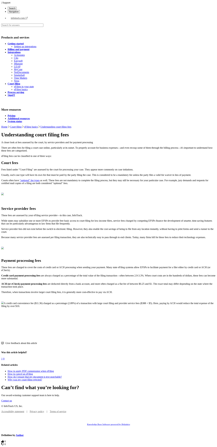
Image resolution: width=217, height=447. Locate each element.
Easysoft (18, 60)
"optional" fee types (30, 180)
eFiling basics (21, 89)
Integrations (14, 52)
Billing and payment (18, 49)
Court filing (14, 83)
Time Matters (20, 78)
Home (4, 126)
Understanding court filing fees (55, 126)
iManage (18, 63)
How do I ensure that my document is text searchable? (35, 376)
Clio (16, 58)
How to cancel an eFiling (20, 374)
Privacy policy (37, 411)
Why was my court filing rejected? (25, 379)
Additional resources (19, 118)
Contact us (6, 400)
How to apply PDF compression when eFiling (31, 371)
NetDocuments (21, 72)
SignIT (11, 95)
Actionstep (19, 55)
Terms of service (58, 411)
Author (20, 435)
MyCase (18, 69)
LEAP (17, 66)
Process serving (16, 92)
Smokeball (19, 75)
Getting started (16, 43)
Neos (16, 80)
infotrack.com (18, 18)
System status (15, 121)
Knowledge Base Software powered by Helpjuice (108, 424)
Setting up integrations (25, 46)
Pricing (11, 115)
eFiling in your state (24, 86)
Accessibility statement (12, 411)
